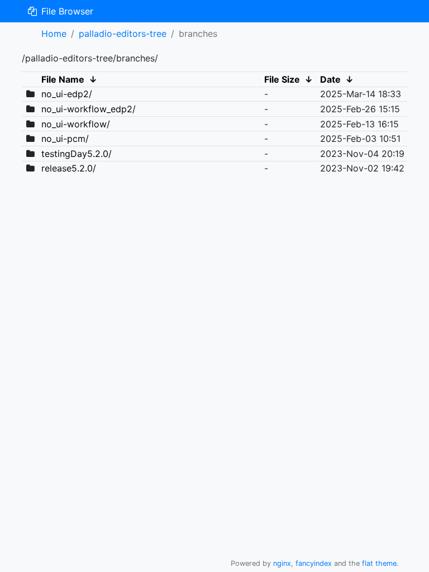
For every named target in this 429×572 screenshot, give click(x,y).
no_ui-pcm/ (65, 138)
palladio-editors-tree (122, 33)
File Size (282, 79)
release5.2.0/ (68, 168)
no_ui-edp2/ (66, 93)
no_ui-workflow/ (75, 124)
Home (53, 33)
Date (330, 79)
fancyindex (313, 563)
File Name (62, 79)
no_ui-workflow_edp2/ (88, 109)
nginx (282, 563)
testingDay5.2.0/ (76, 153)
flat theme (379, 563)
